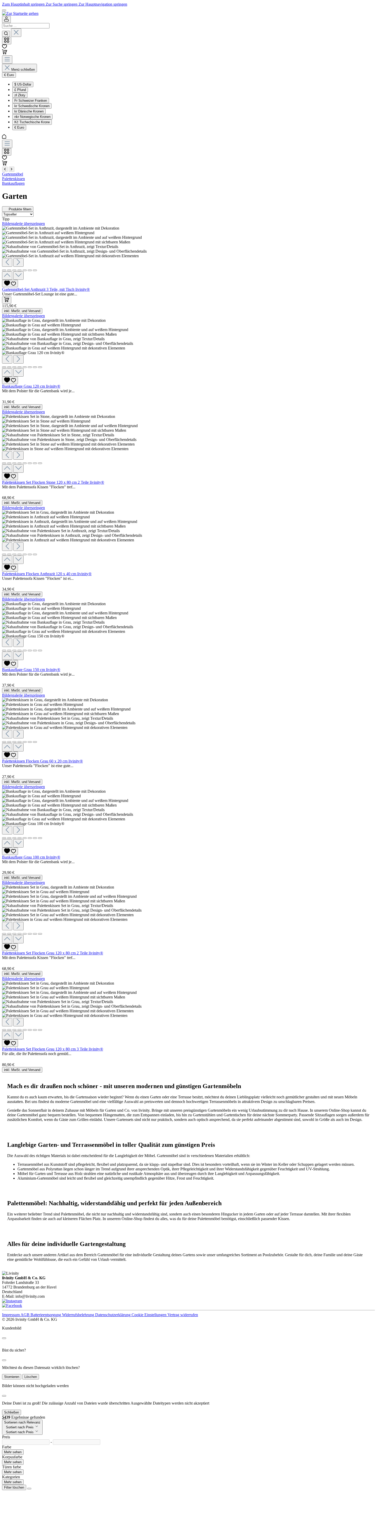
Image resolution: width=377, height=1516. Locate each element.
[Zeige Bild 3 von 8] (14, 367)
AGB (26, 1315)
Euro (19, 127)
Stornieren (11, 1377)
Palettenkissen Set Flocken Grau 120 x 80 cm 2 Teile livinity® (52, 953)
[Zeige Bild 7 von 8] (35, 367)
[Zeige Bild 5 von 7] (25, 270)
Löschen (30, 1377)
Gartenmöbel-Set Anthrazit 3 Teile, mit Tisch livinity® (46, 289)
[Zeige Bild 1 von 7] (4, 270)
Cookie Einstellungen (149, 1315)
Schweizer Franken (30, 100)
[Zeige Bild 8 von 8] (40, 367)
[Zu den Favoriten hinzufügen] (10, 283)
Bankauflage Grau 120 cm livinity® (31, 386)
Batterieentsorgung (46, 1315)
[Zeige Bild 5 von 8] (25, 367)
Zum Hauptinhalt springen (24, 4)
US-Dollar (22, 84)
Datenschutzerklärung (113, 1315)
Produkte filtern (20, 209)
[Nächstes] (18, 262)
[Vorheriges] (7, 262)
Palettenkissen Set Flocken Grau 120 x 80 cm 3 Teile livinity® (52, 1049)
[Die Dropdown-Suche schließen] (16, 32)
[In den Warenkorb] (6, 300)
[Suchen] (6, 34)
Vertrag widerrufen (182, 1315)
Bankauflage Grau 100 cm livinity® (31, 857)
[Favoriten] (4, 47)
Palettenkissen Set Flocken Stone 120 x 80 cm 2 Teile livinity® (53, 482)
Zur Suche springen (62, 4)
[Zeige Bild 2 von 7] (9, 270)
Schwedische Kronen (31, 106)
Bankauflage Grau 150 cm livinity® (31, 669)
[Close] (4, 1338)
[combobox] (25, 25)
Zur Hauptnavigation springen (102, 4)
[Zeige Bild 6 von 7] (30, 270)
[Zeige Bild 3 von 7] (14, 270)
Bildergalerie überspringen (23, 223)
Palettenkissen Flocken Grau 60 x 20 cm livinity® (42, 761)
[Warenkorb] (4, 53)
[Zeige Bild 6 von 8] (30, 367)
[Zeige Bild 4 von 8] (19, 367)
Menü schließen (23, 69)
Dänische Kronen (29, 111)
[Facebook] (12, 1305)
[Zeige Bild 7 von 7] (35, 270)
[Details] (5, 397)
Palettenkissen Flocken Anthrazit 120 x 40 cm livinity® (47, 574)
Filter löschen (14, 1487)
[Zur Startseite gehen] (20, 13)
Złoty (19, 95)
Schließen (11, 1412)
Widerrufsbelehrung (78, 1315)
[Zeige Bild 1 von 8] (4, 367)
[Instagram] (12, 1301)
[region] (188, 253)
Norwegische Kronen (32, 117)
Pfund (20, 90)
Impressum (11, 1315)
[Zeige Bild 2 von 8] (9, 367)
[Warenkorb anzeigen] (4, 164)
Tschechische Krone (32, 122)
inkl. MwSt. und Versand (22, 311)
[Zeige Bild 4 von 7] (19, 270)
